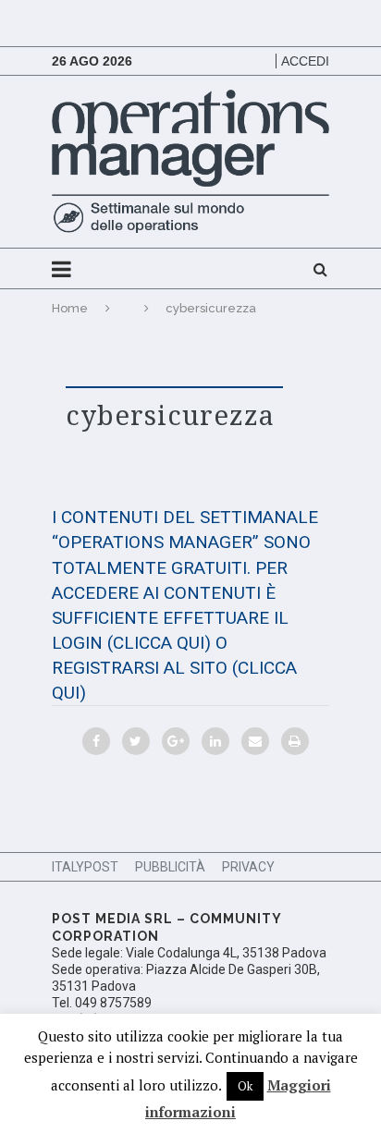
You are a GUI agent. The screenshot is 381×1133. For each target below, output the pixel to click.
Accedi (305, 61)
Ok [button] (245, 1086)
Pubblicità (170, 866)
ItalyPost (85, 866)
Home (70, 308)
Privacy (248, 866)
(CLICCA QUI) (159, 642)
